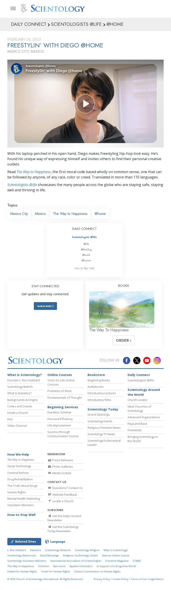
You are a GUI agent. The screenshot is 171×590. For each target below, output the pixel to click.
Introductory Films (99, 400)
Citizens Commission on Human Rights (97, 571)
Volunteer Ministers (20, 505)
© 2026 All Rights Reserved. (45, 579)
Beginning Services (62, 407)
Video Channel (17, 426)
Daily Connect (139, 375)
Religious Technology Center (80, 555)
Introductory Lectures (102, 393)
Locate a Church (62, 501)
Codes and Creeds (19, 406)
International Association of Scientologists (75, 560)
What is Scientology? (24, 375)
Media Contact (61, 473)
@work (86, 255)
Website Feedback (64, 495)
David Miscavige (49, 555)
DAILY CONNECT (84, 228)
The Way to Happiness (33, 171)
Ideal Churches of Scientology (139, 408)
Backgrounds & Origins (22, 400)
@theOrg (86, 249)
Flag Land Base (137, 424)
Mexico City (19, 213)
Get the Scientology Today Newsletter (62, 529)
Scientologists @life (84, 237)
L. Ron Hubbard (16, 550)
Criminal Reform (18, 473)
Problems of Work (59, 391)
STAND (137, 560)
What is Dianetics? (19, 393)
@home (100, 213)
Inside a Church (17, 413)
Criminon (43, 566)
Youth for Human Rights (55, 571)
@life (86, 244)
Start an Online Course (115, 555)
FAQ (10, 419)
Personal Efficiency (60, 419)
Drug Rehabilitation (20, 479)
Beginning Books (99, 380)
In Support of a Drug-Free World (116, 566)
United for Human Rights (22, 571)
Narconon (59, 566)
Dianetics (35, 550)
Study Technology (19, 466)
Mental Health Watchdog (23, 499)
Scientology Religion (87, 550)
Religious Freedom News (104, 428)
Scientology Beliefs (20, 387)
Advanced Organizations (144, 417)
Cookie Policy (120, 579)
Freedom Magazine (117, 560)
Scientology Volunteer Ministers (26, 560)
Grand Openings (99, 414)
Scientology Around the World (144, 392)
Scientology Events (100, 421)
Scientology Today (103, 409)
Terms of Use (139, 579)
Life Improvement (59, 425)
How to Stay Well (84, 268)
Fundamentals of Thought (64, 398)
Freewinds (135, 430)
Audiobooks (96, 387)
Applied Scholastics (81, 566)
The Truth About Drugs (22, 486)
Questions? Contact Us (67, 488)
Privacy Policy (102, 579)
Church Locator (138, 400)
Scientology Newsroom (21, 555)
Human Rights (16, 492)
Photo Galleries (62, 467)
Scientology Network (58, 550)
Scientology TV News (101, 434)
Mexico (40, 213)
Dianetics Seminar (59, 412)
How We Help (18, 454)
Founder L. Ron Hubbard (23, 380)
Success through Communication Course (63, 434)
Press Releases (62, 460)
